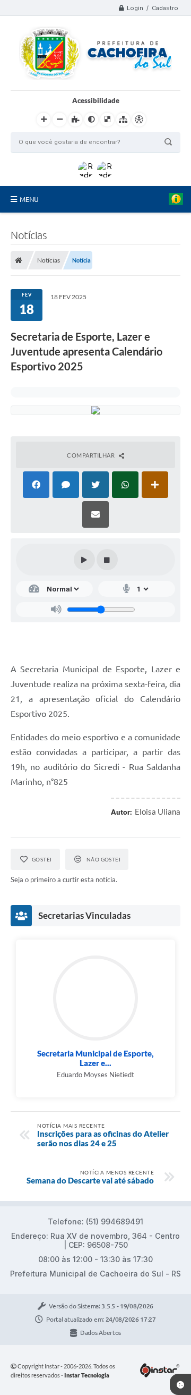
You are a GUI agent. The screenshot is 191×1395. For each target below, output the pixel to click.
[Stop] (107, 559)
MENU (29, 199)
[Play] (84, 559)
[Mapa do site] (123, 119)
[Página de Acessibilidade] (139, 119)
